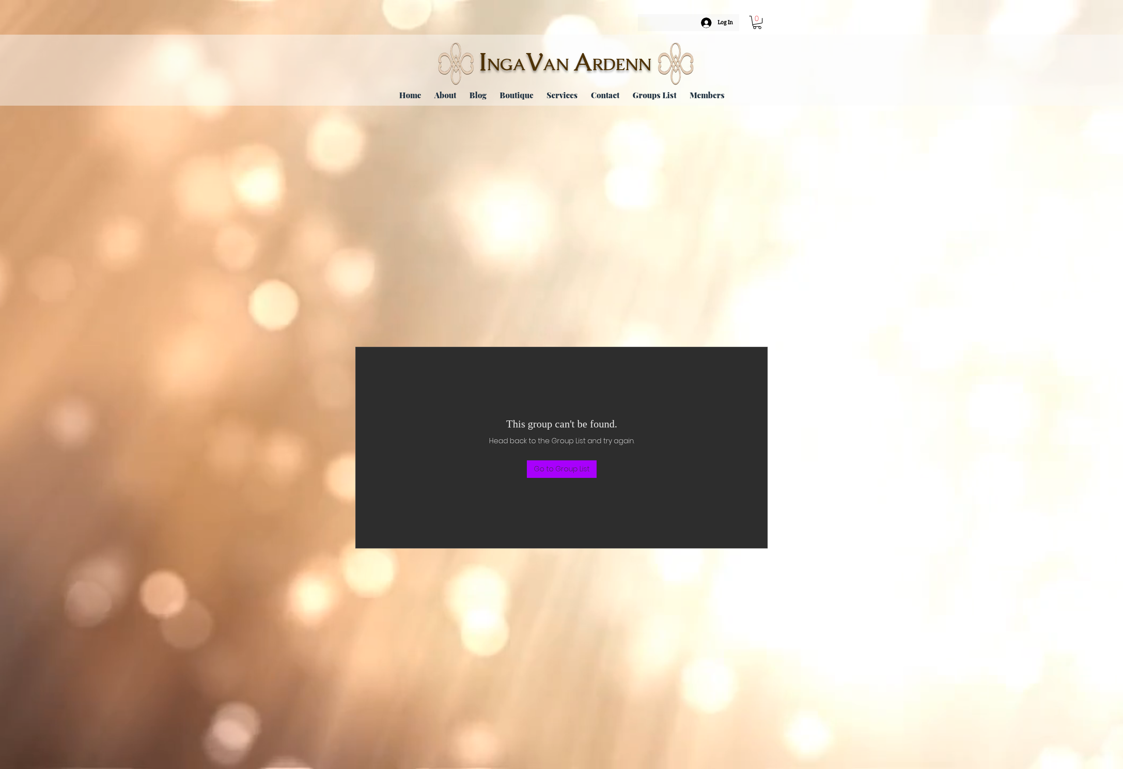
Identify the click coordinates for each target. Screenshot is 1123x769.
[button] (757, 22)
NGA (506, 64)
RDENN (621, 64)
